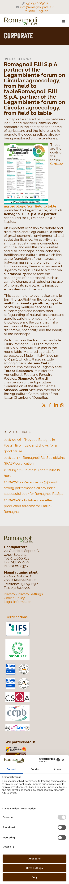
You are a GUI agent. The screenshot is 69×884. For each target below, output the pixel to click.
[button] (62, 405)
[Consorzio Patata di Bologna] (36, 752)
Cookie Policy (14, 598)
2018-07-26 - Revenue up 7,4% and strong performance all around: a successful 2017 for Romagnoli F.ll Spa (33, 488)
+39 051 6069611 (37, 3)
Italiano (29, 11)
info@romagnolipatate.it (37, 7)
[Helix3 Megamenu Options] (63, 21)
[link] (44, 405)
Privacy (9, 594)
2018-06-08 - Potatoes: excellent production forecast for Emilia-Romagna (29, 506)
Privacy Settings (30, 594)
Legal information (17, 602)
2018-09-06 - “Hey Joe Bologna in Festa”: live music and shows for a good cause (30, 445)
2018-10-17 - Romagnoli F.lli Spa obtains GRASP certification (34, 460)
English (42, 11)
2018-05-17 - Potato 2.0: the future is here (32, 473)
